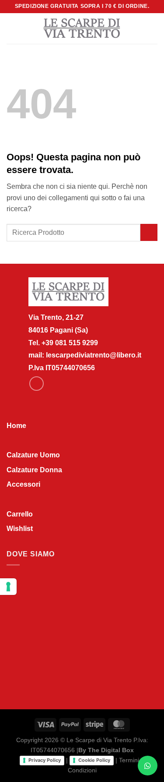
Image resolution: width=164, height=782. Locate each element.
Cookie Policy (94, 760)
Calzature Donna (34, 470)
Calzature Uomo (33, 455)
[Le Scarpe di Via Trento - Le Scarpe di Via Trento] (82, 28)
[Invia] (148, 232)
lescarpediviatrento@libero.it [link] (93, 355)
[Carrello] (153, 28)
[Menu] (12, 28)
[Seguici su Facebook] (36, 383)
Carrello (20, 514)
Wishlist (20, 528)
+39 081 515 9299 (70, 343)
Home (16, 425)
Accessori (23, 484)
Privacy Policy (44, 760)
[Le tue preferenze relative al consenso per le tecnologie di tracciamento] (8, 586)
